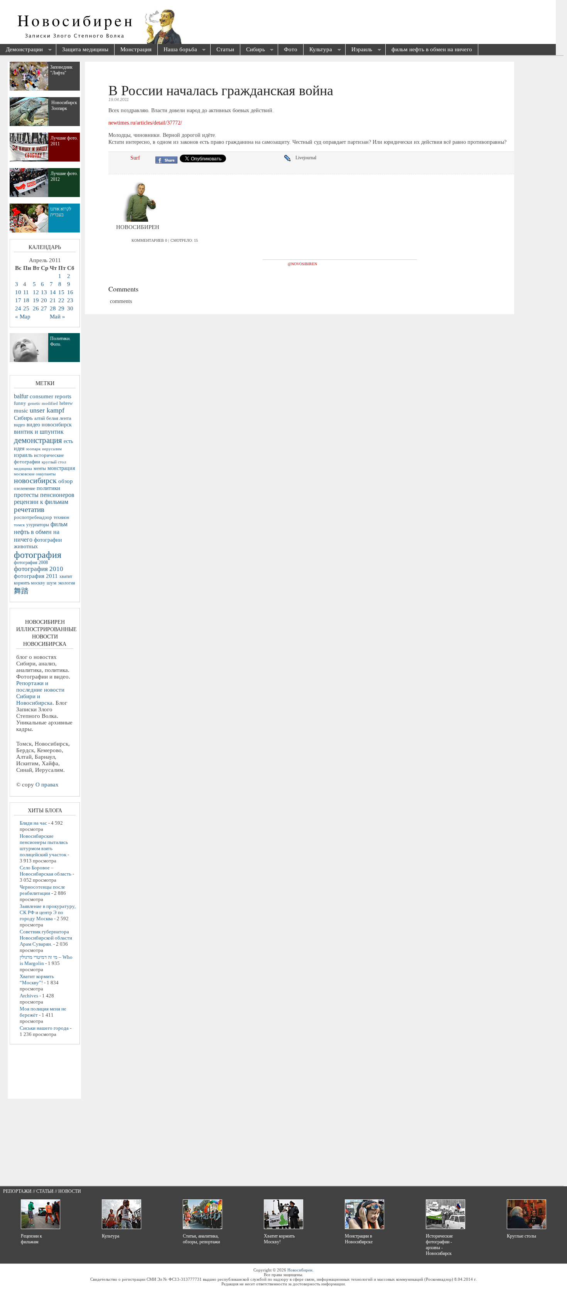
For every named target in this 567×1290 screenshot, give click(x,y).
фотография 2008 (31, 562)
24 (18, 308)
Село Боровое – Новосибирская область (45, 871)
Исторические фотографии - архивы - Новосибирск (439, 1244)
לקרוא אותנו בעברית (60, 211)
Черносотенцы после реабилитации (42, 890)
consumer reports (50, 396)
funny (20, 403)
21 (53, 300)
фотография (37, 555)
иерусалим (52, 449)
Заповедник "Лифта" (61, 70)
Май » (57, 316)
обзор (65, 481)
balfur (21, 396)
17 (18, 300)
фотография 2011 (36, 576)
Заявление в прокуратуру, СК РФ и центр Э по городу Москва (48, 912)
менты (40, 468)
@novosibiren (302, 264)
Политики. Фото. (60, 341)
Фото (290, 49)
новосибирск (35, 480)
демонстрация (38, 440)
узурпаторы (37, 524)
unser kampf (47, 410)
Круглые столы (521, 1236)
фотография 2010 (38, 569)
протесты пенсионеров (44, 495)
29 (61, 308)
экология (66, 583)
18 (26, 300)
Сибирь (252, 50)
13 (44, 292)
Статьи (225, 49)
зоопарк (33, 449)
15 (61, 292)
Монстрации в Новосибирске (359, 1239)
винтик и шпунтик (39, 431)
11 (26, 292)
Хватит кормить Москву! (279, 1239)
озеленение (24, 488)
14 (53, 292)
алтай (39, 418)
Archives (29, 996)
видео (19, 425)
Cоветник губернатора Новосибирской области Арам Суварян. (46, 938)
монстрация (61, 468)
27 (44, 308)
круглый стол (54, 462)
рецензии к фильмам (41, 501)
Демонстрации (21, 50)
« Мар (22, 316)
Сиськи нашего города (44, 1028)
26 (36, 308)
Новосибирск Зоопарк (64, 105)
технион (61, 517)
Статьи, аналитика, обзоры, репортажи (201, 1239)
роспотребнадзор (33, 517)
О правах (47, 784)
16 (70, 292)
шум (51, 583)
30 (70, 308)
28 (53, 308)
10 (18, 292)
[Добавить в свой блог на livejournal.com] (289, 158)
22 (61, 300)
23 (70, 300)
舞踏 (21, 591)
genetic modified (43, 403)
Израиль (359, 50)
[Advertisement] (287, 23)
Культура (318, 50)
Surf (135, 158)
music (21, 410)
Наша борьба (177, 50)
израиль (23, 455)
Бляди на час (33, 823)
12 (36, 292)
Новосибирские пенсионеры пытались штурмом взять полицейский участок (44, 845)
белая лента (58, 418)
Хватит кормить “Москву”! (37, 979)
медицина (23, 468)
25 (26, 308)
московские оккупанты (35, 474)
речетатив (29, 509)
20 (44, 300)
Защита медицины (85, 49)
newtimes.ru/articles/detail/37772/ (145, 123)
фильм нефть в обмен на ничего (432, 49)
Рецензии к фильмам (31, 1239)
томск (19, 524)
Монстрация (136, 49)
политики (48, 488)
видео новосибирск (49, 425)
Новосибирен (299, 1270)
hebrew (66, 403)
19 (36, 300)
